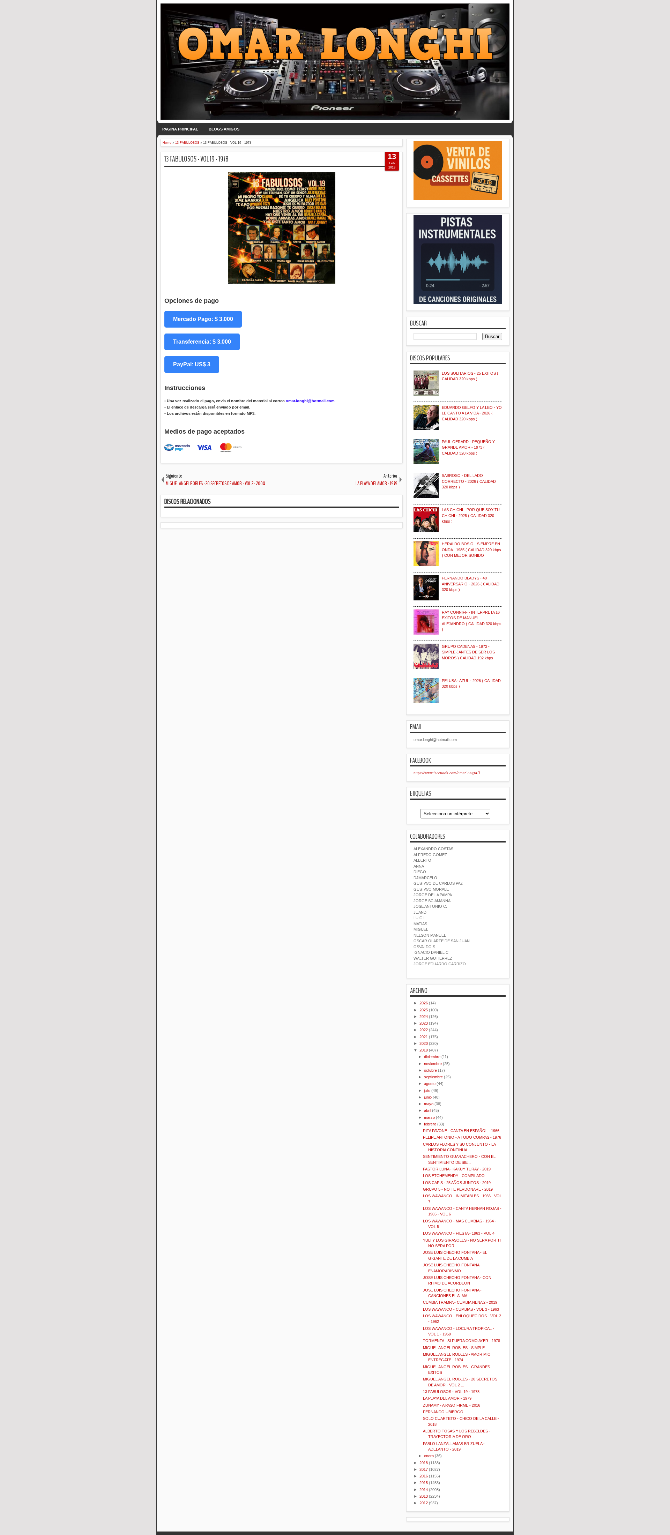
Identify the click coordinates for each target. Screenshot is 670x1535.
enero (429, 1456)
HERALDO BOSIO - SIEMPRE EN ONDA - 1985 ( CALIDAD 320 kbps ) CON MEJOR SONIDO (471, 549)
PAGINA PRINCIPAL (180, 129)
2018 (423, 1463)
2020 (423, 1043)
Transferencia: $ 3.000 (202, 342)
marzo (429, 1117)
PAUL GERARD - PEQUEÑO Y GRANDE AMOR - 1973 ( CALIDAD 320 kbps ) (468, 447)
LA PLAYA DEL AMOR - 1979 (447, 1398)
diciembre (432, 1057)
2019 (423, 1050)
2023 (423, 1023)
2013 (423, 1496)
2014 (423, 1490)
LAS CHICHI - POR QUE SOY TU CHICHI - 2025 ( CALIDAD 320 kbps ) (471, 515)
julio (427, 1090)
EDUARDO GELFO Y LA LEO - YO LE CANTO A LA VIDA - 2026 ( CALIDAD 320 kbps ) (472, 413)
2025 (423, 1010)
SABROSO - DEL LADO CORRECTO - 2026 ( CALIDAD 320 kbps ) (469, 481)
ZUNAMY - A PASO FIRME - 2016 (451, 1405)
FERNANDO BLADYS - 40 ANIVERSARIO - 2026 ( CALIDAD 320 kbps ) (470, 584)
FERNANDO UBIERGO (443, 1412)
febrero (430, 1124)
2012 (423, 1503)
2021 (423, 1037)
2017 (423, 1469)
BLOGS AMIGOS (224, 129)
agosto (430, 1083)
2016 (423, 1476)
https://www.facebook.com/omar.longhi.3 (447, 772)
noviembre (433, 1064)
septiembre (433, 1077)
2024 (423, 1016)
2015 (423, 1483)
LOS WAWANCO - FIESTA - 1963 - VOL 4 (458, 1233)
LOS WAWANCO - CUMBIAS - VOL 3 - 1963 (461, 1309)
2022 (423, 1030)
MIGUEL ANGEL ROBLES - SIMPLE (454, 1348)
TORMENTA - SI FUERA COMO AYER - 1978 (461, 1341)
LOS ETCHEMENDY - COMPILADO (454, 1176)
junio (428, 1097)
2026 (423, 1003)
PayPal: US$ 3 (191, 364)
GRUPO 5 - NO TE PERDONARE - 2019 (458, 1189)
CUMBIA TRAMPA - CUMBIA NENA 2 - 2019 (460, 1302)
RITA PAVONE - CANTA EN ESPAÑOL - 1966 (461, 1131)
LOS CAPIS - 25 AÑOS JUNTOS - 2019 (457, 1183)
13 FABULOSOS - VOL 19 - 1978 (196, 159)
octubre (430, 1070)
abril (427, 1110)
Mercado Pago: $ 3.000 (203, 319)
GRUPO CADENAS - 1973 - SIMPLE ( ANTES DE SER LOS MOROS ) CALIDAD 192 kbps (468, 652)
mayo (428, 1104)
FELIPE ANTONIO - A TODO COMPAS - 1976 (462, 1137)
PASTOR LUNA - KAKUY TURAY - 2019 (457, 1169)
